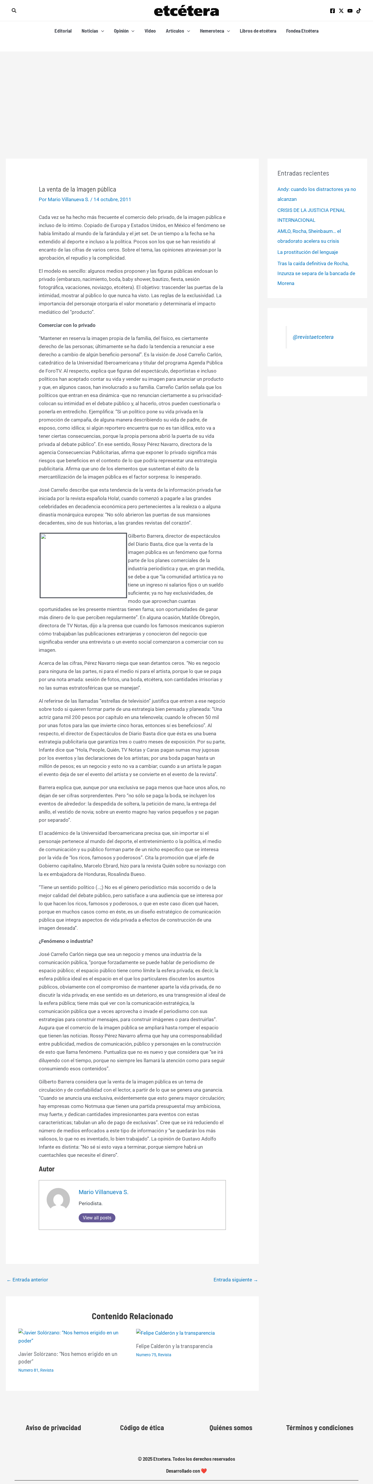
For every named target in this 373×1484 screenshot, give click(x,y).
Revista (47, 1370)
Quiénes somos (231, 1427)
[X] (341, 10)
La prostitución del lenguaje (307, 252)
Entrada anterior (27, 1280)
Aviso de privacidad (53, 1427)
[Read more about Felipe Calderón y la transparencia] (175, 1333)
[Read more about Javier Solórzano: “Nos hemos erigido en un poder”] (73, 1336)
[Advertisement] (186, 95)
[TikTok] (358, 10)
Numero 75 (146, 1354)
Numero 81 (28, 1370)
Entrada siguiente (236, 1280)
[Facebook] (332, 10)
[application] (101, 30)
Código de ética (142, 1427)
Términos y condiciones (319, 1427)
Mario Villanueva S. (104, 1192)
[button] (14, 10)
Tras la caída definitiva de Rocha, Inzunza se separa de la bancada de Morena (316, 273)
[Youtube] (350, 10)
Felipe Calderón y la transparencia (174, 1345)
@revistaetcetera (313, 337)
